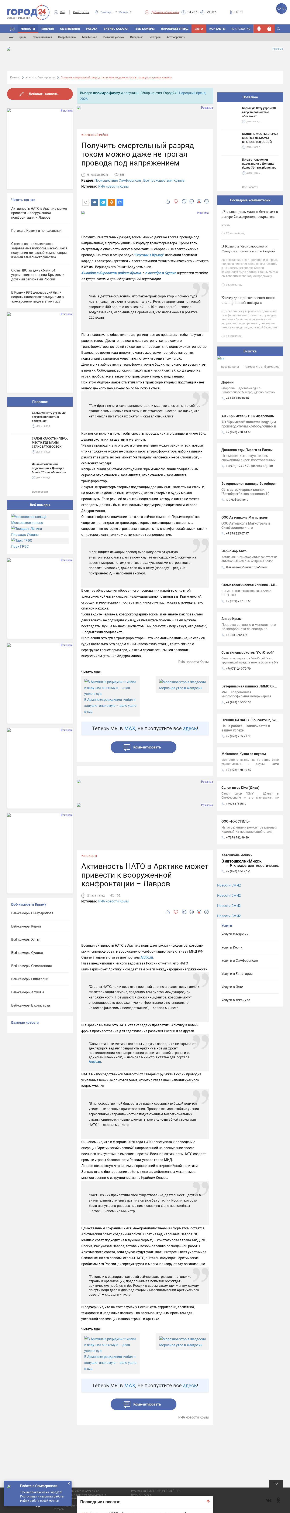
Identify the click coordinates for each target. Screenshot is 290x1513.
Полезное (40, 402)
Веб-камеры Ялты (25, 939)
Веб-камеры (145, 28)
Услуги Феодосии (234, 934)
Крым (22, 37)
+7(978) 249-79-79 (238, 668)
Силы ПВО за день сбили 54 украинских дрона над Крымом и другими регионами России (37, 274)
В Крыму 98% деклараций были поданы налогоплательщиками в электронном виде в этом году (37, 296)
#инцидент (89, 855)
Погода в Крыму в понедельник (36, 231)
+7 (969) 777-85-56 (238, 601)
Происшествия (42, 37)
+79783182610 (236, 803)
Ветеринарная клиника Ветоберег (248, 484)
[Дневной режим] (279, 8)
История (155, 37)
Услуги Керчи (231, 947)
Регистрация (81, 12)
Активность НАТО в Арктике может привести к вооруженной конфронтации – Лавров (39, 212)
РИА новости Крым (113, 186)
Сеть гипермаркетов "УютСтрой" (247, 652)
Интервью (136, 37)
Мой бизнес (89, 37)
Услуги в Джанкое (235, 1000)
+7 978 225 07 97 (237, 533)
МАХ (129, 728)
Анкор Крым (231, 619)
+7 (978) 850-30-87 (238, 770)
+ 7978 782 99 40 (237, 837)
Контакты (217, 28)
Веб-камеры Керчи (26, 926)
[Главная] (12, 28)
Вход (63, 12)
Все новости (40, 491)
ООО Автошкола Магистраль (244, 517)
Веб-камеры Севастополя (31, 966)
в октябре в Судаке (160, 273)
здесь (190, 728)
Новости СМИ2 (229, 885)
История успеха (113, 37)
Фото (199, 28)
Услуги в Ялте (232, 987)
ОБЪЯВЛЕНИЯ (70, 28)
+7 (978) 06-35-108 (238, 702)
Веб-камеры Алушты (27, 992)
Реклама (277, 48)
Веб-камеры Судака (27, 953)
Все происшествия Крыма (163, 180)
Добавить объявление (165, 12)
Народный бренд (174, 28)
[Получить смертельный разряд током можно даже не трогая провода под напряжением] (120, 202)
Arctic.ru (147, 957)
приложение (240, 29)
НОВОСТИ (28, 28)
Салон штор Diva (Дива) (240, 788)
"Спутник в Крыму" (149, 255)
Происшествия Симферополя (117, 180)
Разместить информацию (261, 366)
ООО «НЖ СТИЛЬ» (235, 821)
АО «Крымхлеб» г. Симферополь (247, 416)
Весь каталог (230, 366)
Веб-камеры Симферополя (32, 913)
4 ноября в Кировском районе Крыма (111, 273)
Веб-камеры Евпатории (29, 979)
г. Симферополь (237, 499)
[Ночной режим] (284, 8)
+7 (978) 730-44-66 (238, 432)
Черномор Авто (233, 551)
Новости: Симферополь (40, 77)
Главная (15, 77)
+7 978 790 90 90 (237, 398)
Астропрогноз (176, 37)
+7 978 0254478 (237, 634)
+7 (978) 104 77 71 (238, 871)
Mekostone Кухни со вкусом (243, 754)
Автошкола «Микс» (236, 855)
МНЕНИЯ (47, 28)
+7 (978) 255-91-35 (238, 736)
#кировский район (94, 135)
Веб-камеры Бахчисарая (30, 1005)
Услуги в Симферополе (239, 961)
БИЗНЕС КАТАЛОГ (116, 28)
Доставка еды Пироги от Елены (247, 450)
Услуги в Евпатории (237, 974)
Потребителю (67, 37)
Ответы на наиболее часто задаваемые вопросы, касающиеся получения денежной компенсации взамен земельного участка (39, 250)
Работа (91, 28)
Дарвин (227, 382)
